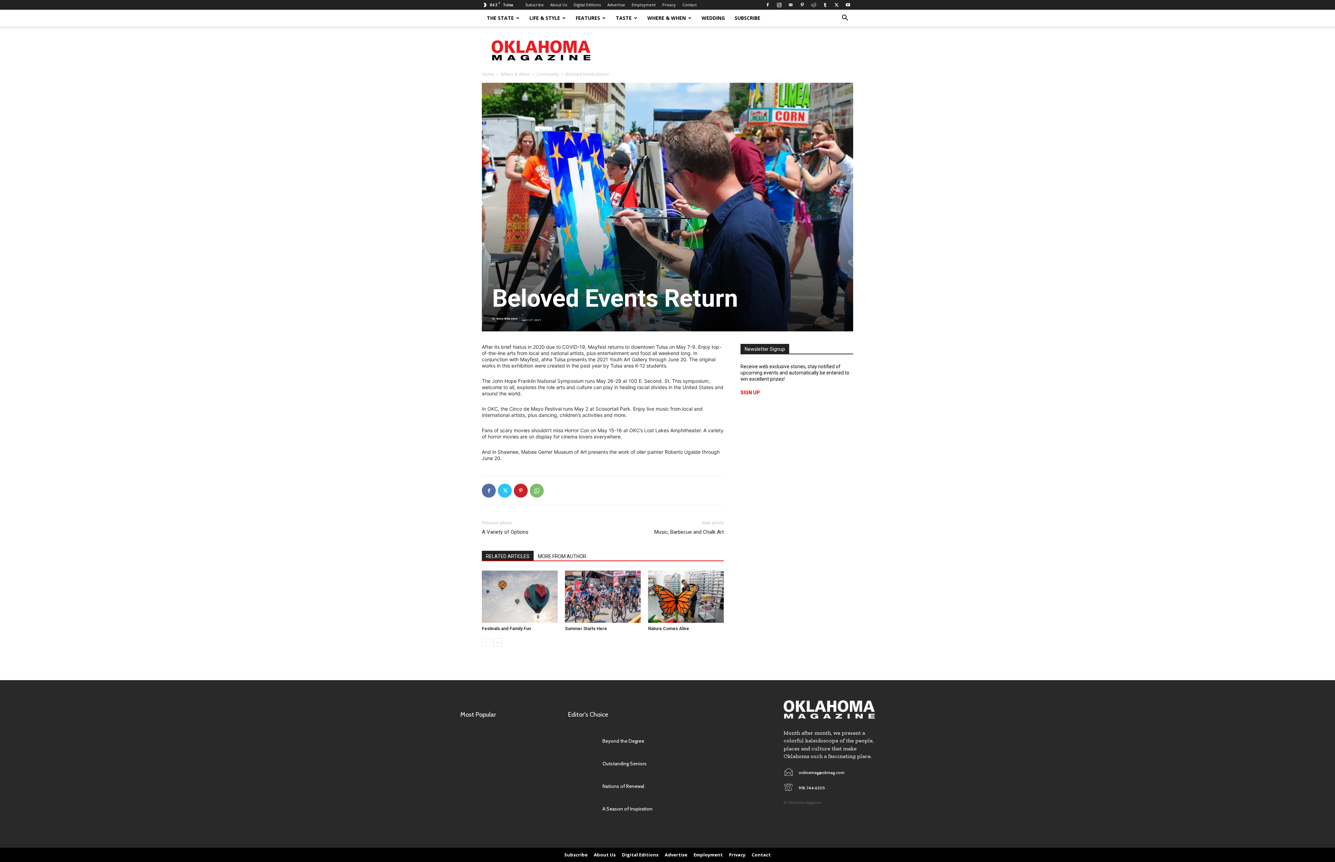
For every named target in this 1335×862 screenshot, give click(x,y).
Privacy (669, 4)
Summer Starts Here (586, 628)
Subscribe (534, 4)
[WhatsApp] (537, 491)
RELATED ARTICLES (507, 556)
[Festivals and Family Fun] (520, 597)
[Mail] (790, 5)
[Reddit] (813, 5)
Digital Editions (587, 4)
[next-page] (497, 642)
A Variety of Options (505, 532)
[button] (844, 18)
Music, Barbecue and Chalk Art (689, 532)
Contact (689, 4)
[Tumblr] (825, 5)
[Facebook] (767, 5)
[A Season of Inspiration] (582, 809)
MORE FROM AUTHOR (562, 556)
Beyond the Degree (623, 741)
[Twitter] (836, 5)
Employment (644, 4)
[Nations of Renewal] (582, 786)
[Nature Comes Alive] (686, 597)
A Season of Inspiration (627, 809)
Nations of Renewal (623, 786)
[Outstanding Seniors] (582, 763)
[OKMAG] (829, 709)
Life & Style (544, 18)
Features (588, 18)
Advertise (616, 4)
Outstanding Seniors (624, 763)
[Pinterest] (802, 5)
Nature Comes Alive (668, 628)
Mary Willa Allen (506, 318)
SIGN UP (750, 392)
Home (488, 74)
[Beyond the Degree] (582, 741)
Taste (624, 18)
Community (547, 74)
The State (500, 18)
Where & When (666, 18)
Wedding (713, 18)
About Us (558, 4)
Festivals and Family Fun (506, 628)
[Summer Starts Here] (603, 597)
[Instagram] (779, 5)
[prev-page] (486, 642)
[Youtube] (848, 5)
